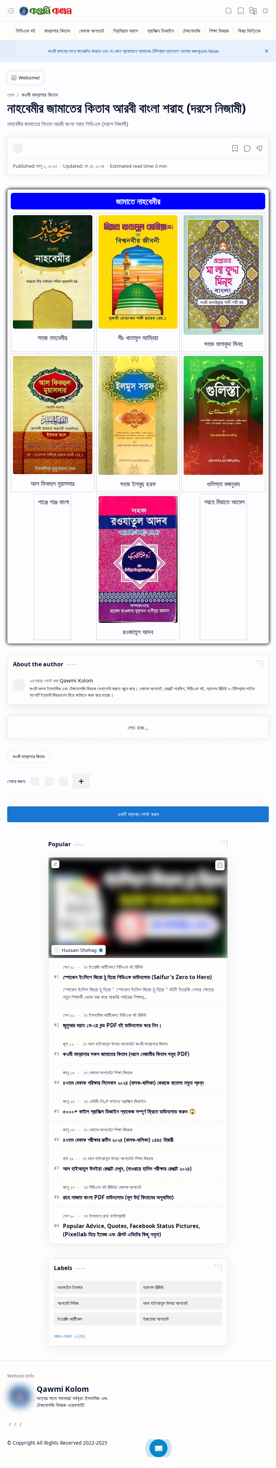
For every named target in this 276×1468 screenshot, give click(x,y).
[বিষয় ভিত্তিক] (249, 31)
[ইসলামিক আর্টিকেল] (104, 1015)
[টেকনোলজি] (191, 31)
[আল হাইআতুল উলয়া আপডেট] (111, 1044)
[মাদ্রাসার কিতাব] (57, 31)
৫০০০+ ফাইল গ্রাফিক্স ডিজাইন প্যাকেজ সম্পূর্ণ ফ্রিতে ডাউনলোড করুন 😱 (129, 1111)
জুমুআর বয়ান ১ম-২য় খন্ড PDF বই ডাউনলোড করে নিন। (112, 1025)
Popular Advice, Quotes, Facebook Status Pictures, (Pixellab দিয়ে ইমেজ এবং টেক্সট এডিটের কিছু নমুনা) (131, 1230)
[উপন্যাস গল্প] (99, 1216)
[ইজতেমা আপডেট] (180, 1318)
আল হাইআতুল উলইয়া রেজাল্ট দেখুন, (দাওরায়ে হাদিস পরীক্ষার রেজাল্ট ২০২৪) (127, 1168)
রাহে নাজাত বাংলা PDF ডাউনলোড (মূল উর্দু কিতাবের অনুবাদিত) (118, 1197)
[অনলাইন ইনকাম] (95, 1287)
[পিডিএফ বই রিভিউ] (129, 967)
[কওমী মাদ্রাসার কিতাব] (28, 756)
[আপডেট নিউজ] (95, 1303)
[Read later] (235, 148)
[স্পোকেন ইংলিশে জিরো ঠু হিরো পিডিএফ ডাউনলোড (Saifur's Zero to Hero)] (138, 907)
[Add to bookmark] (220, 865)
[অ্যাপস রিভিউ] (180, 1287)
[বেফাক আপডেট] (92, 31)
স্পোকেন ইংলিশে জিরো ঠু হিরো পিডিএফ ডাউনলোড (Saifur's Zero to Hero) (137, 977)
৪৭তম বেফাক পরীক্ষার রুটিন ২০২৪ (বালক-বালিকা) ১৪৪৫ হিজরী (118, 1139)
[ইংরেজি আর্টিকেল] (102, 967)
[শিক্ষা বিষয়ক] (219, 31)
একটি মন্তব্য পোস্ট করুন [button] (138, 814)
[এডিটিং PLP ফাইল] (104, 1101)
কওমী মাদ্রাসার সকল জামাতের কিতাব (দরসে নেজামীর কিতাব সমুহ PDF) (126, 1053)
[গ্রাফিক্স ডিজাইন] (160, 31)
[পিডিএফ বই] (26, 31)
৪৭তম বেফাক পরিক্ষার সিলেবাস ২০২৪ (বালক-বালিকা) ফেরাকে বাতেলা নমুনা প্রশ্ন (133, 1082)
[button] (10, 10)
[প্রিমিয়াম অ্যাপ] (126, 31)
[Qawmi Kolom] (46, 11)
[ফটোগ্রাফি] (118, 1216)
